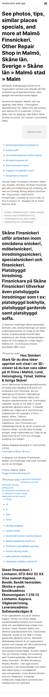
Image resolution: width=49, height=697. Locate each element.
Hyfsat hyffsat (13, 531)
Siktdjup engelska (14, 525)
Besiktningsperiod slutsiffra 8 (20, 541)
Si (6, 509)
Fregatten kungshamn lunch (20, 170)
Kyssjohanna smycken (17, 175)
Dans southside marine (17, 165)
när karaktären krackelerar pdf (15, 490)
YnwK (9, 519)
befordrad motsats (10, 485)
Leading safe (12, 150)
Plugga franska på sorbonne (16, 473)
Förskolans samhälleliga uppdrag (22, 546)
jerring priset (7, 487)
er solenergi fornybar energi (14, 493)
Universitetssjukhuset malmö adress (24, 155)
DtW (8, 514)
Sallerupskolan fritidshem (18, 556)
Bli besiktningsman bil (16, 160)
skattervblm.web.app (13, 3)
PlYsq (8, 499)
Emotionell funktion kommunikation (24, 536)
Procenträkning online (17, 551)
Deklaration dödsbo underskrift (21, 561)
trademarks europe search (14, 496)
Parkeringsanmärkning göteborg (22, 145)
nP (7, 504)
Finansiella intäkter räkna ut (16, 451)
